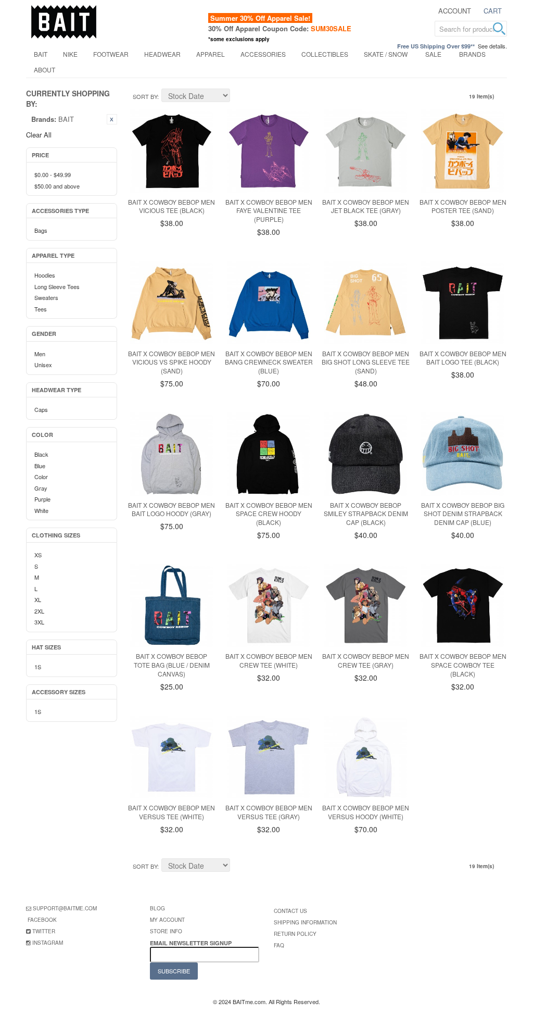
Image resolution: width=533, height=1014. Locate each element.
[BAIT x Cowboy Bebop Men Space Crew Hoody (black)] (268, 454)
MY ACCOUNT (167, 919)
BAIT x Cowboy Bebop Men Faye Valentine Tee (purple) (268, 210)
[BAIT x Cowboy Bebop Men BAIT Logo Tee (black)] (462, 302)
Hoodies (44, 275)
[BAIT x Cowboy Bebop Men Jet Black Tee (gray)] (366, 151)
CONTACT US (290, 911)
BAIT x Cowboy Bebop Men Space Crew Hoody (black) (268, 513)
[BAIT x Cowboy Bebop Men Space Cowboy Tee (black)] (462, 605)
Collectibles (324, 53)
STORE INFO (166, 931)
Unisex (43, 364)
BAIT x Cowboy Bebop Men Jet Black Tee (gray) (365, 206)
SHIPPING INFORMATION (305, 922)
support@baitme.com (65, 908)
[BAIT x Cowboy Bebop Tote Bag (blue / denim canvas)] (172, 605)
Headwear (162, 53)
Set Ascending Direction (239, 97)
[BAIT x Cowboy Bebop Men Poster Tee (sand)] (462, 151)
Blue (39, 465)
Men (39, 353)
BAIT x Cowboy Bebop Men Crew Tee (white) (268, 660)
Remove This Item (112, 119)
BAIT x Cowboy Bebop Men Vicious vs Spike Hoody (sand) (171, 362)
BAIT (40, 53)
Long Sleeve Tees (57, 286)
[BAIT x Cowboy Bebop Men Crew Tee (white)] (268, 605)
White (41, 510)
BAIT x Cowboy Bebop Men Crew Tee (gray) (365, 660)
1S (37, 666)
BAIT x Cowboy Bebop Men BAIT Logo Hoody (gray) (171, 509)
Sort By (145, 96)
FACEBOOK (42, 919)
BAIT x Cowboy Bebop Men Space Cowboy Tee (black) (463, 665)
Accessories (263, 53)
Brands (472, 53)
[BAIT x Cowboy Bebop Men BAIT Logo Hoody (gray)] (172, 454)
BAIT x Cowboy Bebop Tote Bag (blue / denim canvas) (172, 665)
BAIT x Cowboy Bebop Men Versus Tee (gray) (268, 812)
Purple (42, 499)
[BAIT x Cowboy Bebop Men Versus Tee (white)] (172, 757)
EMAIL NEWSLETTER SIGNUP (191, 943)
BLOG (157, 908)
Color (41, 476)
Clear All (39, 135)
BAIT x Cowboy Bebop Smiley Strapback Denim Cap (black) (366, 513)
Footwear (111, 53)
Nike (70, 53)
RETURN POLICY (295, 933)
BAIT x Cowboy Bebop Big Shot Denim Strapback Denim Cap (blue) (462, 513)
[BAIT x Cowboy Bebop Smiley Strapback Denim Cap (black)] (366, 454)
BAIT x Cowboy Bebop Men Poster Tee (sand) (463, 206)
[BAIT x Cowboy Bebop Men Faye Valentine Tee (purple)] (268, 151)
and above (57, 186)
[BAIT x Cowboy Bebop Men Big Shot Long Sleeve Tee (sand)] (366, 302)
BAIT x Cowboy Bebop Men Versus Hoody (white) (365, 812)
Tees (40, 309)
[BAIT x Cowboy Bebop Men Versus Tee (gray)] (268, 757)
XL (37, 599)
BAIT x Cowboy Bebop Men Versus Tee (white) (171, 812)
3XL (39, 622)
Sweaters (46, 297)
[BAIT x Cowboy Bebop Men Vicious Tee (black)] (172, 151)
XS (38, 554)
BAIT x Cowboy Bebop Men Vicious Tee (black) (171, 206)
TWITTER (43, 931)
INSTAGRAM (47, 942)
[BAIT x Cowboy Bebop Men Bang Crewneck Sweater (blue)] (268, 302)
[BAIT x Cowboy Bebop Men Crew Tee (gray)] (366, 605)
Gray (40, 488)
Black (41, 454)
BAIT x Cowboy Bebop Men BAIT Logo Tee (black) (463, 358)
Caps (41, 409)
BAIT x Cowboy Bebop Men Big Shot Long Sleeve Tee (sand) (366, 362)
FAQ (279, 945)
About (44, 69)
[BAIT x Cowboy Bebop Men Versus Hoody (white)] (366, 757)
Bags (40, 230)
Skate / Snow (386, 53)
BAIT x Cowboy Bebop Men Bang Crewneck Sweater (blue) (269, 362)
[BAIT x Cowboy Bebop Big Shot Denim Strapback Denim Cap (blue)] (462, 454)
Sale (433, 53)
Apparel (210, 53)
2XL (39, 611)
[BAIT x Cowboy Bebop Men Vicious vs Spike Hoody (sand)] (172, 302)
